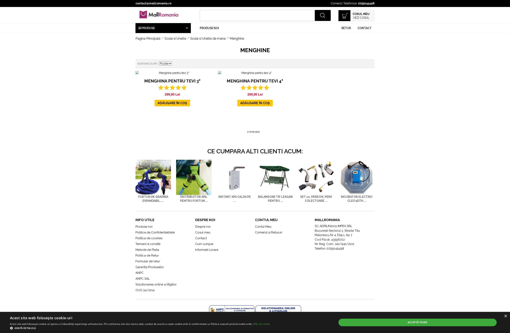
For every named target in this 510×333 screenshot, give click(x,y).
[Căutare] (323, 15)
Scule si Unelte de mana (208, 38)
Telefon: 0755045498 (329, 248)
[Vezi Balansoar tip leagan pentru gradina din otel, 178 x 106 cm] (275, 177)
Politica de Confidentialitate (155, 232)
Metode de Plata (147, 250)
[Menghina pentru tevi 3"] (172, 73)
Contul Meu (263, 226)
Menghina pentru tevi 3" (172, 80)
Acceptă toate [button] (418, 322)
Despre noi (203, 226)
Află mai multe (261, 324)
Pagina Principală (147, 38)
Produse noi (209, 28)
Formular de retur (147, 261)
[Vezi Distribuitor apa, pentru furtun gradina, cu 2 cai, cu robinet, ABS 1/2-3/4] (194, 177)
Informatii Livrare (206, 250)
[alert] (255, 322)
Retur (346, 28)
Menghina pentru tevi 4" (255, 80)
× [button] (505, 316)
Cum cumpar (204, 244)
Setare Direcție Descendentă (175, 64)
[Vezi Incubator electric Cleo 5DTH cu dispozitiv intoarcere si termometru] (357, 177)
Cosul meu (202, 232)
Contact (365, 28)
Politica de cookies (148, 238)
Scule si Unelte (175, 38)
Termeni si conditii (147, 244)
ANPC (139, 273)
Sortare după (147, 63)
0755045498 (366, 3)
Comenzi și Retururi (268, 232)
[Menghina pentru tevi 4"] (255, 73)
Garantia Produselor (149, 267)
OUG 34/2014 (145, 290)
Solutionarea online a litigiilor (156, 284)
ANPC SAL (142, 278)
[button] (140, 328)
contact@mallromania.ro (153, 3)
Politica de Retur (147, 255)
